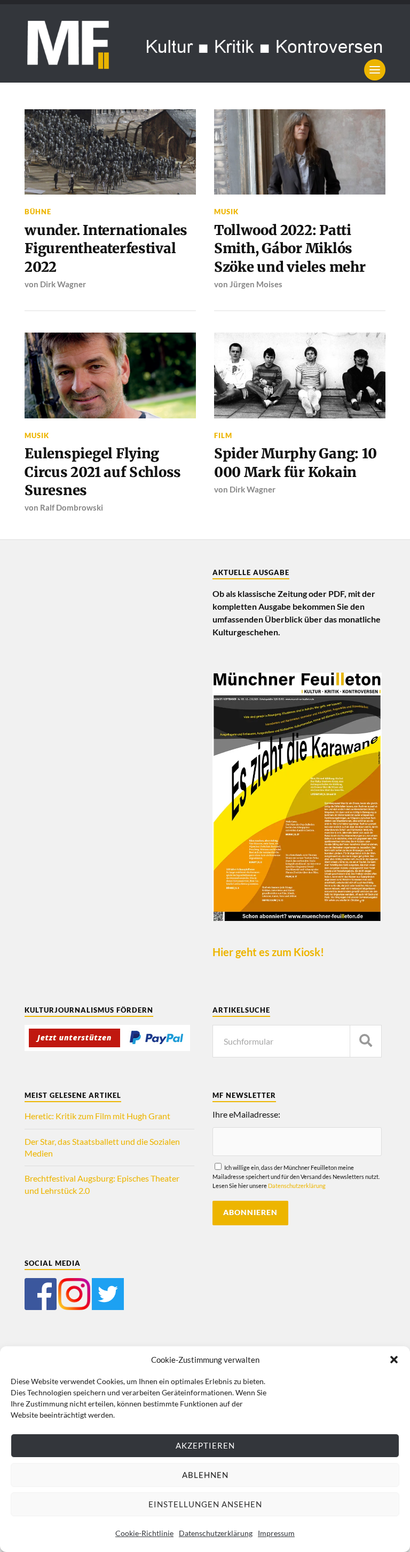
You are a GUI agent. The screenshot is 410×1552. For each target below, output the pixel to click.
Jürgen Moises (256, 284)
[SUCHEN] (366, 1041)
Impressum (276, 1533)
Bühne (38, 211)
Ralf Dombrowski (71, 507)
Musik (226, 211)
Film (223, 435)
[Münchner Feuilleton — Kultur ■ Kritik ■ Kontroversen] (205, 43)
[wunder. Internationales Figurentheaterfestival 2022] (110, 152)
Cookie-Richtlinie (144, 1533)
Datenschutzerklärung (216, 1533)
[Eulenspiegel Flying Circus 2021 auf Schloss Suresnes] (110, 375)
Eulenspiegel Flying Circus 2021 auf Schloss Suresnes (103, 472)
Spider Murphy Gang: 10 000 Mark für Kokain (295, 462)
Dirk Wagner (63, 284)
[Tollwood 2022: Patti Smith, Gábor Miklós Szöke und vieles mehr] (299, 152)
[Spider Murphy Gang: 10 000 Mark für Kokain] (299, 375)
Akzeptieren (205, 1445)
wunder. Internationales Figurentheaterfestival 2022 (106, 249)
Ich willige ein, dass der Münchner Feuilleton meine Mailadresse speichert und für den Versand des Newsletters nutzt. (296, 1176)
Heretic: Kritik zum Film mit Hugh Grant (97, 1116)
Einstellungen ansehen (205, 1504)
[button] (394, 1359)
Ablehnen (205, 1475)
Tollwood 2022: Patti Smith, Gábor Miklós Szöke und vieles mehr (290, 249)
